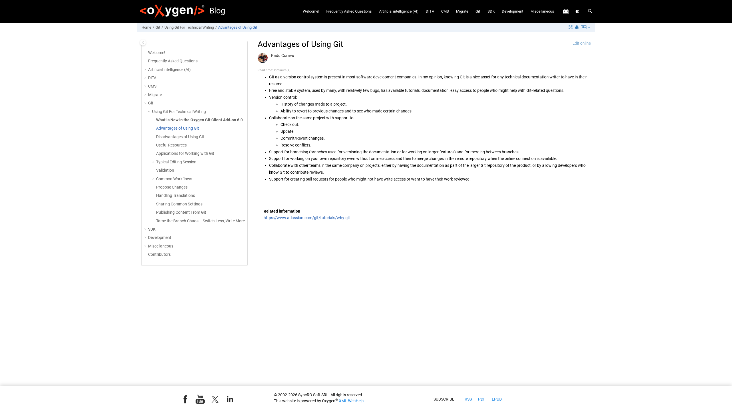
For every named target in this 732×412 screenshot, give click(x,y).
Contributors (159, 254)
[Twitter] (215, 399)
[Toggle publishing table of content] (143, 42)
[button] (146, 70)
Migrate (462, 11)
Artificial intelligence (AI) (399, 11)
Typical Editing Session (176, 162)
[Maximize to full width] (571, 27)
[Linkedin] (230, 399)
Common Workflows (174, 179)
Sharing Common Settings (179, 204)
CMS (445, 11)
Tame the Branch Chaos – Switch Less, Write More (200, 221)
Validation (165, 170)
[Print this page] (577, 27)
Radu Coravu (282, 55)
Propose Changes (172, 187)
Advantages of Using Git (237, 27)
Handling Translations (175, 195)
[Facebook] (185, 399)
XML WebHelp (351, 401)
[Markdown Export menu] (586, 28)
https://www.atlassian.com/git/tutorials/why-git (307, 217)
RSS (468, 399)
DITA (430, 11)
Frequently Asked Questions (349, 11)
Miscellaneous (542, 11)
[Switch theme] (577, 12)
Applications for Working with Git (185, 153)
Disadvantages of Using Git (180, 136)
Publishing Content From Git (181, 212)
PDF (482, 399)
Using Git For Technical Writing (189, 27)
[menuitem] (311, 11)
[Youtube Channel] (200, 399)
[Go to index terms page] (564, 13)
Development (512, 11)
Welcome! (311, 11)
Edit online (581, 43)
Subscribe (443, 399)
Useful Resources (171, 145)
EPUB (497, 399)
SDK (491, 11)
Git (478, 11)
